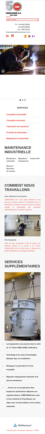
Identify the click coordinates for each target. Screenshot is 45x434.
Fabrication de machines (17, 126)
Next (42, 71)
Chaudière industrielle (16, 115)
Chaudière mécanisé (15, 120)
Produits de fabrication (16, 132)
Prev (3, 71)
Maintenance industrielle (17, 138)
